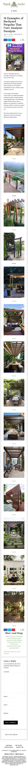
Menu (15, 11)
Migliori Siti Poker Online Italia (14, 636)
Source (14, 158)
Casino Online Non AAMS (14, 638)
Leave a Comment (8, 36)
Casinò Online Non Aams (14, 642)
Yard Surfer (14, 5)
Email (6, 705)
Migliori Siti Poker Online (14, 646)
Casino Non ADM (14, 648)
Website (6, 713)
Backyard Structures (15, 651)
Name (6, 696)
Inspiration (6, 653)
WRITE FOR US (19, 754)
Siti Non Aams (14, 644)
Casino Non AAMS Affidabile (14, 640)
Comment (6, 672)
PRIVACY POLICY (9, 754)
